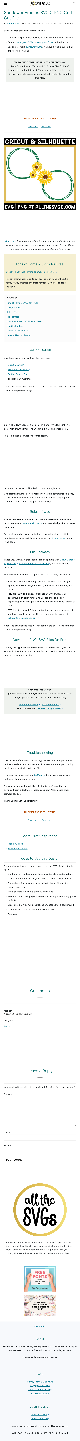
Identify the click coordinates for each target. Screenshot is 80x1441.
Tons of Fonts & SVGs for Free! (22, 303)
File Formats (12, 317)
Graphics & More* (39, 1418)
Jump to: (13, 297)
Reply (7, 1026)
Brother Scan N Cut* (18, 374)
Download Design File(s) (48, 708)
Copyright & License (40, 1385)
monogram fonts (45, 42)
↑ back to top (40, 1326)
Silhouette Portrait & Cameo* (34, 563)
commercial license (32, 523)
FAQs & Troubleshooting (40, 1389)
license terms (58, 538)
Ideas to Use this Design (18, 335)
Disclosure (10, 241)
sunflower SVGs (34, 47)
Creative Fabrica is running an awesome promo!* (31, 272)
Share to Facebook (28, 704)
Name (8, 1132)
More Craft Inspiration (17, 330)
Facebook (33, 126)
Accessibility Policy (40, 1393)
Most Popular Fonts (17, 848)
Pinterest (46, 126)
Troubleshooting (14, 326)
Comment (10, 1094)
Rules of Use (12, 312)
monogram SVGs (24, 42)
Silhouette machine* (18, 369)
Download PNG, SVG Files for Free (24, 321)
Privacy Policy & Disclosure (40, 1382)
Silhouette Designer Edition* (22, 618)
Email (7, 1145)
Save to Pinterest (50, 704)
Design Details (13, 307)
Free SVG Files (15, 844)
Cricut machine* (16, 365)
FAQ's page (40, 775)
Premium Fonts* (39, 1415)
